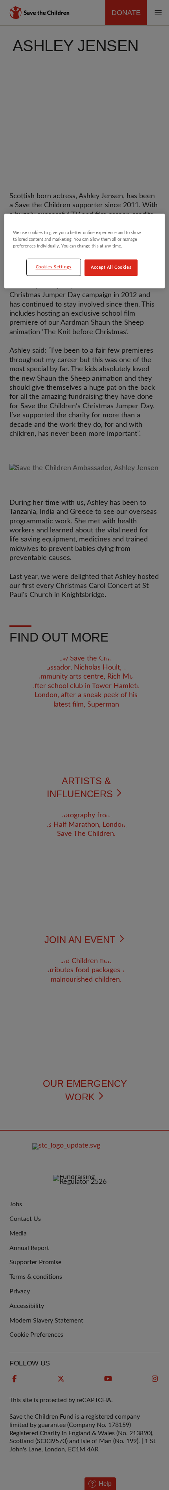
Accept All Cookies (111, 268)
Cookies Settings (54, 267)
